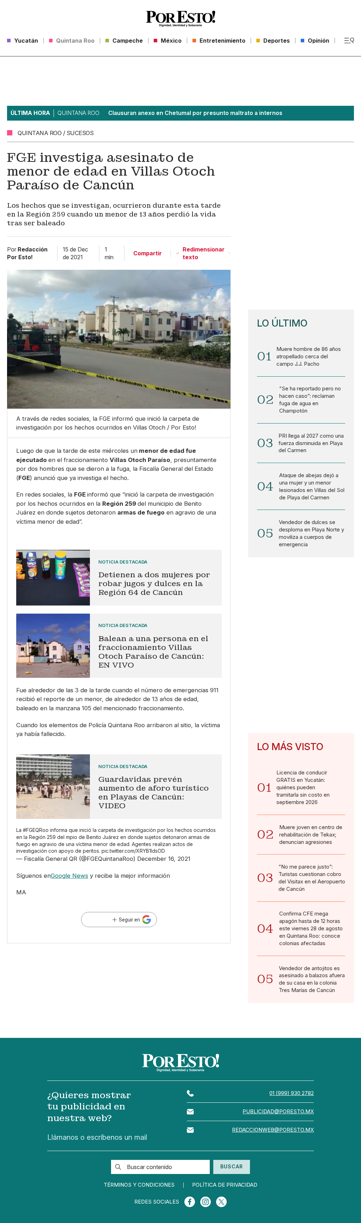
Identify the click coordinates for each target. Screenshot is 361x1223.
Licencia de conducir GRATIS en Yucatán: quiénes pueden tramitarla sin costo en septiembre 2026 (303, 787)
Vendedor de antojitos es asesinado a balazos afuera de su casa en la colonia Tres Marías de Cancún (312, 979)
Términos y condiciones (139, 1185)
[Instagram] (205, 1202)
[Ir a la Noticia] (119, 578)
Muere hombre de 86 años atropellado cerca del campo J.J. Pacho (308, 356)
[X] (221, 1202)
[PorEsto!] (180, 19)
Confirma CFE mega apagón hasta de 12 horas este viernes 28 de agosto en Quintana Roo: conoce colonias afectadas (311, 929)
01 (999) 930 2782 (291, 1093)
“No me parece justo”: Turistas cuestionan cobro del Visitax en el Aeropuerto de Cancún (312, 878)
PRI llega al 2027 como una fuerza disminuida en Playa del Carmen (311, 443)
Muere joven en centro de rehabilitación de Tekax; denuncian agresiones (310, 834)
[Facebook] (189, 1202)
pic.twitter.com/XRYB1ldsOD (133, 851)
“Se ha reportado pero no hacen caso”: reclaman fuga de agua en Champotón (310, 399)
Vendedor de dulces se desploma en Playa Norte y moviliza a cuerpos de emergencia (311, 533)
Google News (69, 875)
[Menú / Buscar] (349, 40)
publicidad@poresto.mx (278, 1111)
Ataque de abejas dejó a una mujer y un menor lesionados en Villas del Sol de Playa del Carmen (311, 486)
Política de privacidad (224, 1185)
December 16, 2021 (163, 858)
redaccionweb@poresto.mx (273, 1130)
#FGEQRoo (36, 830)
